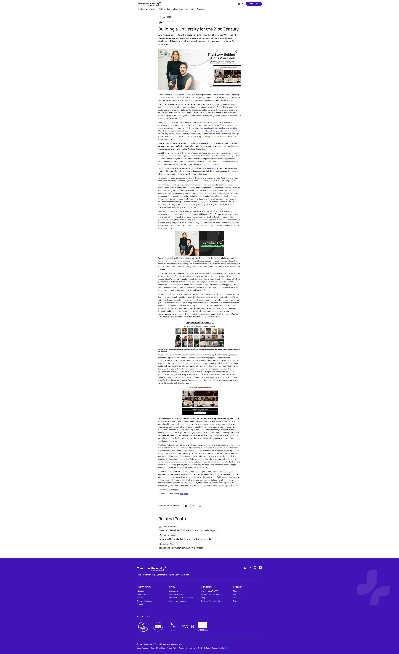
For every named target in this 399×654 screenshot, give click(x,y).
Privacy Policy (172, 648)
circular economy (182, 300)
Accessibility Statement (187, 648)
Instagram (184, 494)
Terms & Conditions (158, 648)
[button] (142, 9)
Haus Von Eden (217, 125)
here (176, 489)
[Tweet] (200, 505)
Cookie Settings (204, 648)
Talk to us (254, 4)
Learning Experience (175, 9)
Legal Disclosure (143, 648)
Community (189, 9)
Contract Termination (219, 648)
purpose (196, 156)
